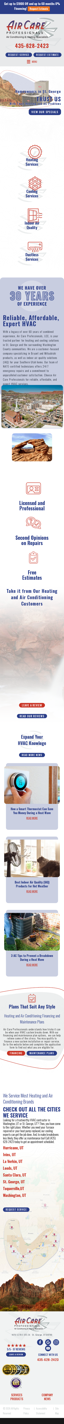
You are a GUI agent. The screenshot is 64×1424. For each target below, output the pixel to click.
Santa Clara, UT (14, 1175)
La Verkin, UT (13, 1161)
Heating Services (32, 162)
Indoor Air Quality (32, 225)
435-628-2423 (32, 45)
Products (16, 1399)
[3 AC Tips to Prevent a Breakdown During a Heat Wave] (32, 931)
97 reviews (19, 1349)
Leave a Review (16, 1354)
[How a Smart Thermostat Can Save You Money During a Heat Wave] (32, 784)
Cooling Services (32, 193)
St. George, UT (14, 1181)
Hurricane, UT (13, 1147)
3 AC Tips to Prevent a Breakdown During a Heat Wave (32, 957)
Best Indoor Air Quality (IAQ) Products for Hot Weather (32, 884)
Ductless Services (32, 257)
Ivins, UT (9, 1154)
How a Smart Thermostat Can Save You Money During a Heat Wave (32, 811)
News (47, 1399)
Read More (32, 818)
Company (47, 1395)
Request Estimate (39, 9)
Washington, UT (14, 1195)
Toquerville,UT (13, 1188)
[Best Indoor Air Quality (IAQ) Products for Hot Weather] (32, 857)
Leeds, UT (10, 1168)
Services (16, 1395)
